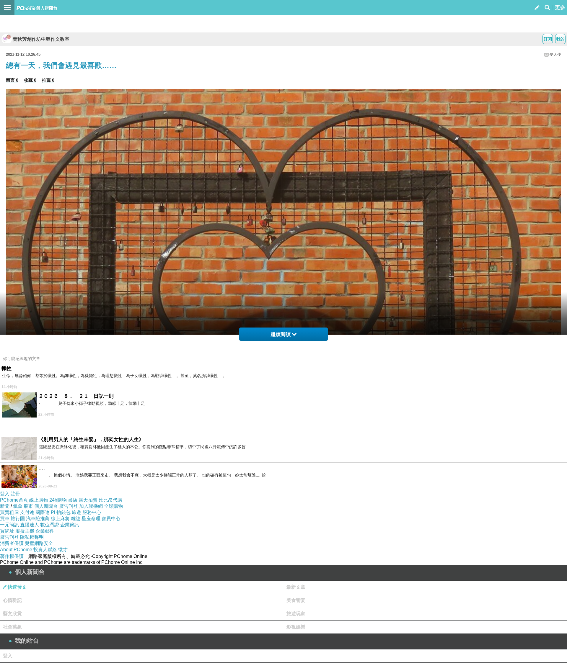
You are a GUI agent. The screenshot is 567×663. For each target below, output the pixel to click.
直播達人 (29, 524)
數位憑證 (49, 524)
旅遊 (76, 512)
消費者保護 (12, 543)
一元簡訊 (9, 524)
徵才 (63, 549)
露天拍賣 (88, 499)
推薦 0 (48, 80)
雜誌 (75, 518)
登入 (4, 493)
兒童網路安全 (39, 543)
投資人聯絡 (45, 549)
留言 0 (12, 80)
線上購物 (38, 499)
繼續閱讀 (281, 334)
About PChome (16, 549)
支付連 (27, 512)
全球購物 (113, 506)
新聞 (4, 506)
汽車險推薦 (38, 518)
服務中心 (91, 512)
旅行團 (18, 518)
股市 (28, 506)
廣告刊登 (68, 506)
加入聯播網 (91, 506)
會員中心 (111, 518)
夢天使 (555, 54)
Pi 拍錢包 (61, 512)
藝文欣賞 (12, 613)
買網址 (7, 530)
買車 (4, 518)
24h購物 (58, 499)
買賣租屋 (9, 512)
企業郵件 (44, 530)
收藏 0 (30, 80)
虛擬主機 (24, 530)
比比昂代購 (110, 499)
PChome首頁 (14, 499)
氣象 (17, 506)
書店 (72, 499)
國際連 (42, 512)
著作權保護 (12, 556)
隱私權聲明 (32, 537)
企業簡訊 (69, 524)
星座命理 (91, 518)
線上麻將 (60, 518)
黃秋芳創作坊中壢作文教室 (41, 39)
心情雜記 (12, 600)
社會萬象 (12, 626)
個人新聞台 (46, 506)
